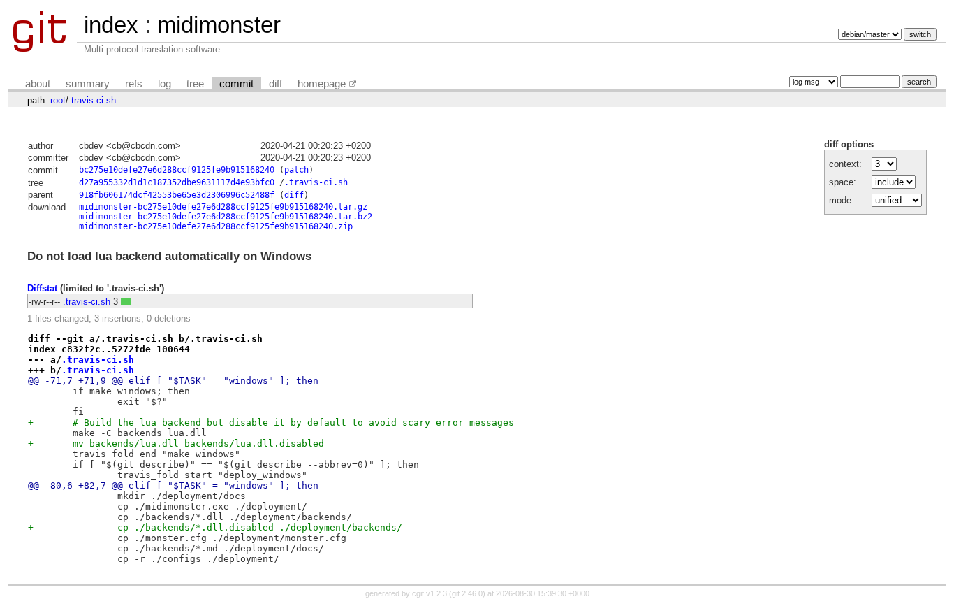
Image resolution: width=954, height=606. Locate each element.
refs (133, 83)
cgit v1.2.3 (429, 593)
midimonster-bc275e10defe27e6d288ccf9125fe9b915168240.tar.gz (223, 207)
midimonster (219, 25)
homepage (322, 83)
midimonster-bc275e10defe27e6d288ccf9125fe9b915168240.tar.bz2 (225, 217)
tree (195, 83)
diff (275, 83)
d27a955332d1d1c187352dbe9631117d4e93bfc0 (176, 182)
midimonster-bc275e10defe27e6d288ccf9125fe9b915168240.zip (216, 226)
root (58, 100)
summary (88, 83)
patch (296, 170)
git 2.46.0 (467, 593)
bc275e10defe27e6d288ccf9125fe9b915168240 (176, 170)
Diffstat (42, 288)
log (164, 83)
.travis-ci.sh (92, 100)
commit (236, 83)
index (111, 25)
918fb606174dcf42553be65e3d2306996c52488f (176, 195)
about (37, 83)
